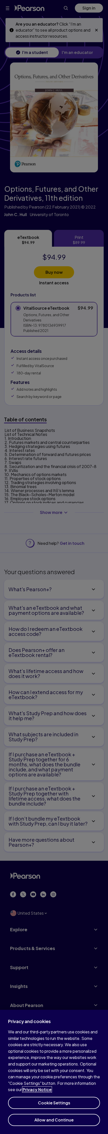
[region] (54, 1072)
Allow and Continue (54, 1119)
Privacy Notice (37, 1089)
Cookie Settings (54, 1102)
